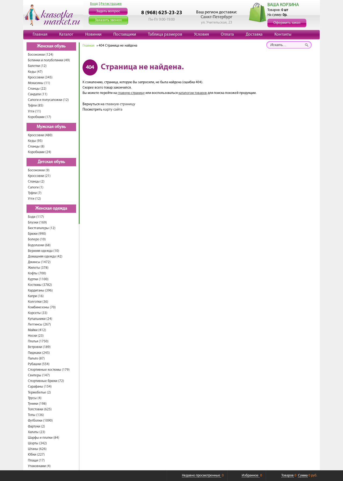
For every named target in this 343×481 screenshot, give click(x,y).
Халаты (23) (36, 432)
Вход (94, 4)
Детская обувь (51, 162)
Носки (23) (36, 336)
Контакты (282, 34)
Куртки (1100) (38, 279)
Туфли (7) (35, 193)
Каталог (66, 34)
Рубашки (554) (39, 364)
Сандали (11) (37, 94)
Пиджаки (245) (39, 353)
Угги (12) (34, 198)
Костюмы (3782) (40, 285)
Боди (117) (36, 217)
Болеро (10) (37, 239)
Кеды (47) (35, 72)
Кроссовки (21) (39, 176)
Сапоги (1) (35, 187)
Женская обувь (51, 46)
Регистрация (111, 4)
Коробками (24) (39, 152)
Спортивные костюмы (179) (49, 370)
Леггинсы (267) (39, 324)
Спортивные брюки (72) (46, 381)
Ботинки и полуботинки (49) (49, 60)
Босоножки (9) (39, 170)
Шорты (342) (37, 443)
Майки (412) (37, 330)
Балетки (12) (37, 66)
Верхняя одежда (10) (43, 251)
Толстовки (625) (40, 409)
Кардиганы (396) (40, 290)
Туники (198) (37, 404)
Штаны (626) (37, 449)
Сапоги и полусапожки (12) (48, 100)
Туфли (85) (35, 105)
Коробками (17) (39, 117)
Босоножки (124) (40, 54)
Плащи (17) (36, 460)
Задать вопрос (108, 11)
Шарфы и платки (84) (43, 438)
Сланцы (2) (36, 181)
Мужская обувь (51, 127)
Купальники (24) (40, 319)
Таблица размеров (165, 34)
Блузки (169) (37, 222)
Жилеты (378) (38, 268)
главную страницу (131, 93)
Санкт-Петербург (216, 17)
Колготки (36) (38, 302)
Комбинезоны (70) (42, 307)
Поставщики (124, 34)
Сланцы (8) (36, 146)
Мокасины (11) (39, 83)
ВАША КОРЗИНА (283, 5)
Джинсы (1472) (39, 262)
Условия (201, 34)
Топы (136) (36, 415)
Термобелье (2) (39, 392)
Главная (40, 34)
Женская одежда (51, 208)
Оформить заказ (286, 23)
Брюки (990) (37, 234)
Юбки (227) (36, 454)
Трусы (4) (35, 398)
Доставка (254, 34)
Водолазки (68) (39, 245)
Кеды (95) (35, 141)
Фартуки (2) (36, 426)
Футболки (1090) (40, 420)
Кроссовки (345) (40, 77)
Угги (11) (34, 111)
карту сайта (112, 110)
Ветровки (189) (39, 347)
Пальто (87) (36, 358)
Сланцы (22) (37, 88)
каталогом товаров (192, 93)
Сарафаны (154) (40, 386)
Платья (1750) (38, 341)
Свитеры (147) (39, 375)
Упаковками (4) (39, 466)
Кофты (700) (37, 273)
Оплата (227, 34)
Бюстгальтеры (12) (41, 228)
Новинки (93, 34)
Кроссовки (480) (40, 135)
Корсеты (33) (37, 313)
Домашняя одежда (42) (45, 256)
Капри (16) (36, 296)
